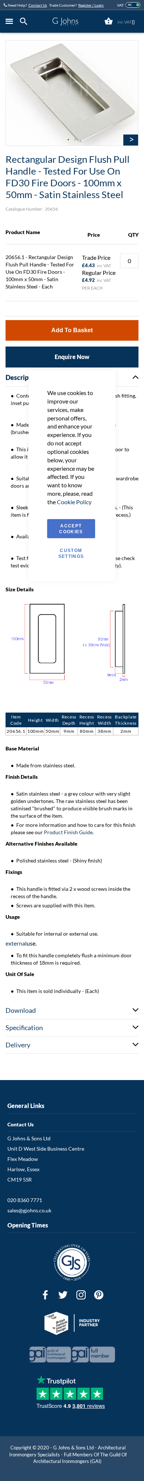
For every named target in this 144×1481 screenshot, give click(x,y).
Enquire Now (72, 356)
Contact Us (37, 5)
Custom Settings (71, 553)
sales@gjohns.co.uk (29, 1210)
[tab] (25, 21)
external (16, 943)
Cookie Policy (74, 501)
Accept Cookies (71, 528)
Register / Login (91, 5)
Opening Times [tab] (27, 1225)
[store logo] (65, 21)
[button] (68, 140)
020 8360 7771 (24, 1200)
